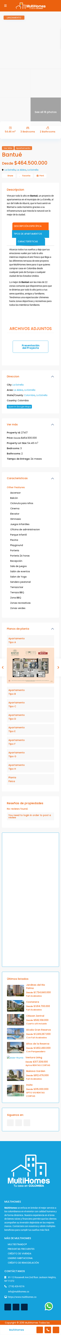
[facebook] (10, 1122)
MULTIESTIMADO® (17, 1244)
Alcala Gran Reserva (38, 1029)
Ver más (12, 424)
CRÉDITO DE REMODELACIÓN (23, 1262)
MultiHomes (16, 1330)
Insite (29, 1084)
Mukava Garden (35, 1071)
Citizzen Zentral (35, 1015)
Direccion (13, 376)
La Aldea (21, 169)
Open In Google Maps (19, 406)
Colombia (29, 395)
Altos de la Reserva (37, 1043)
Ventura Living (34, 1057)
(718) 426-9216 (16, 1286)
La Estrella (10, 169)
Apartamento (23, 148)
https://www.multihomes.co (22, 1297)
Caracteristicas (17, 478)
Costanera (32, 1002)
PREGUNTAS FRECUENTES (21, 1249)
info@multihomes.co (18, 1291)
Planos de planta (18, 629)
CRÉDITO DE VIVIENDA (19, 1253)
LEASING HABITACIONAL (20, 1258)
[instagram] (27, 1122)
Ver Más (8, 148)
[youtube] (18, 1122)
